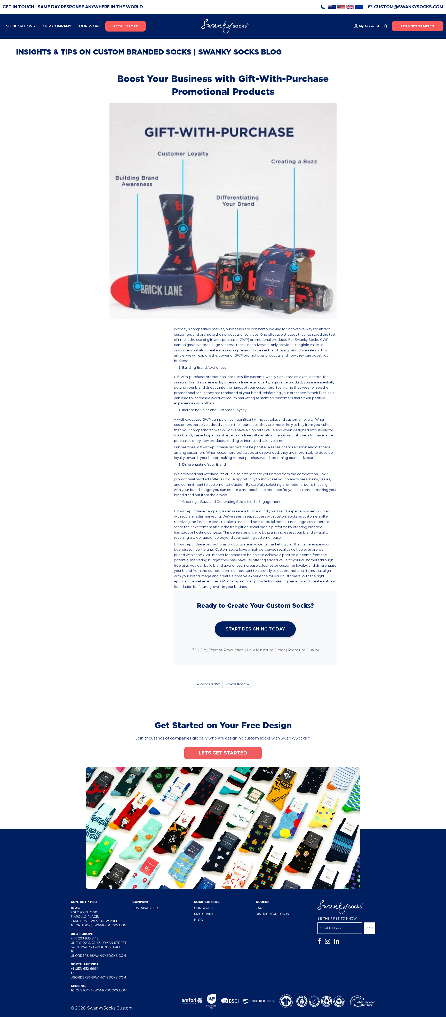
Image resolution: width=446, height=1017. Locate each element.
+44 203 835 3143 (84, 938)
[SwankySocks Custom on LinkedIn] (336, 941)
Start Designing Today (255, 629)
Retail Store (125, 26)
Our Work (90, 26)
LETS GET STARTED (417, 26)
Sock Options (20, 26)
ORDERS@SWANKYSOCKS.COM (100, 925)
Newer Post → (237, 684)
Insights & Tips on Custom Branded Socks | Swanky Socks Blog (149, 52)
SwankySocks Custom (110, 1008)
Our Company (57, 26)
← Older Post (208, 684)
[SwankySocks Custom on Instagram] (327, 941)
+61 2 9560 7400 (84, 912)
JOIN (369, 928)
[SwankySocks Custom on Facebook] (319, 941)
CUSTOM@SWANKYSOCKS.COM (408, 6)
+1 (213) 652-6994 (84, 968)
